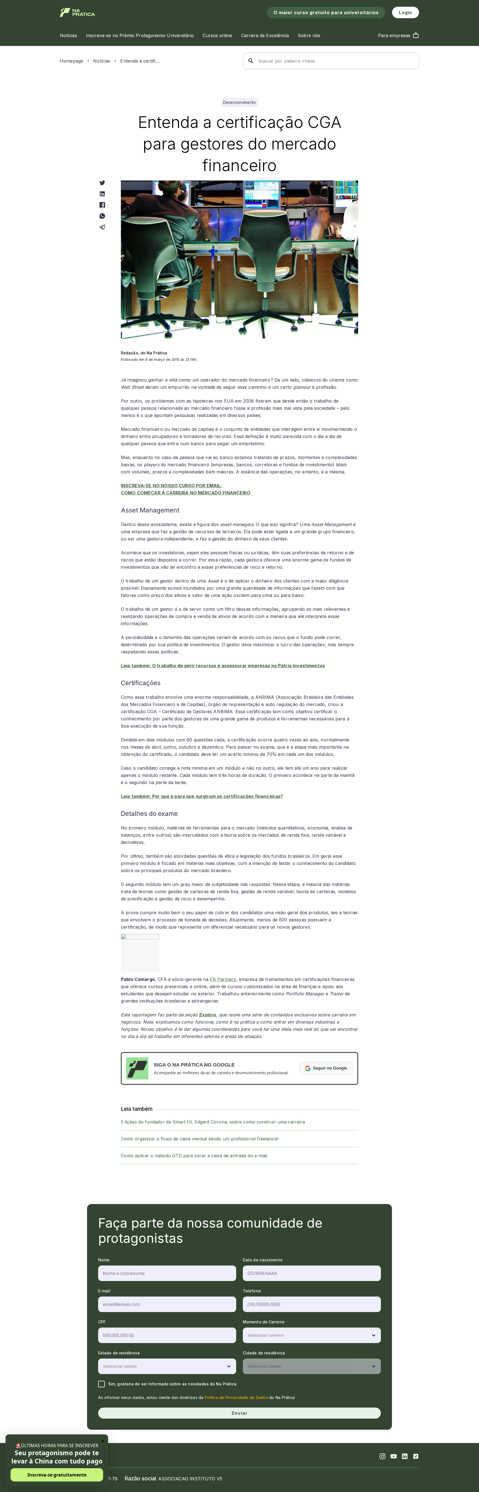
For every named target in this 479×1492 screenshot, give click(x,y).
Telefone (252, 1291)
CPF (102, 1322)
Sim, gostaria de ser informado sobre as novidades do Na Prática (172, 1384)
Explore (207, 1014)
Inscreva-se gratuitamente (56, 1475)
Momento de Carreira (263, 1322)
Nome (103, 1259)
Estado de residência (119, 1353)
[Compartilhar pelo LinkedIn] (102, 193)
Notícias (101, 61)
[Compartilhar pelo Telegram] (102, 227)
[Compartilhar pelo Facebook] (102, 205)
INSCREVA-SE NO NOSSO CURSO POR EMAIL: (171, 485)
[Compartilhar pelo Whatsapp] (102, 216)
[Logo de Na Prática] (77, 12)
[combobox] (248, 1335)
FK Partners (223, 979)
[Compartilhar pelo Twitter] (102, 182)
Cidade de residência (264, 1353)
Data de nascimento (262, 1259)
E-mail (104, 1291)
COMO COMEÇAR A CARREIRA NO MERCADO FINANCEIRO (185, 493)
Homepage (71, 61)
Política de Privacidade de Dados (236, 1397)
